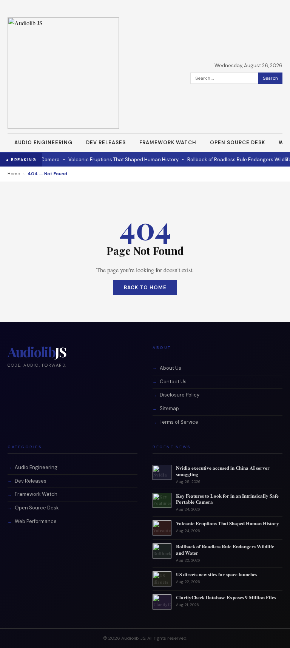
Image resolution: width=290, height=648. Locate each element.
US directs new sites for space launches (216, 574)
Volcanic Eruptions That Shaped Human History (108, 159)
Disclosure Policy (179, 395)
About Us (170, 368)
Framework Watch (167, 142)
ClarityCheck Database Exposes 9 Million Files (226, 597)
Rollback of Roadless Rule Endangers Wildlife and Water (225, 549)
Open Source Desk (237, 142)
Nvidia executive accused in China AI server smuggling (223, 471)
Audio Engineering (43, 142)
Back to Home (145, 287)
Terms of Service (179, 422)
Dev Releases (106, 142)
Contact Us (173, 381)
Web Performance (36, 521)
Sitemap (169, 408)
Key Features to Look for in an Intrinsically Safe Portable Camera (227, 499)
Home (14, 174)
